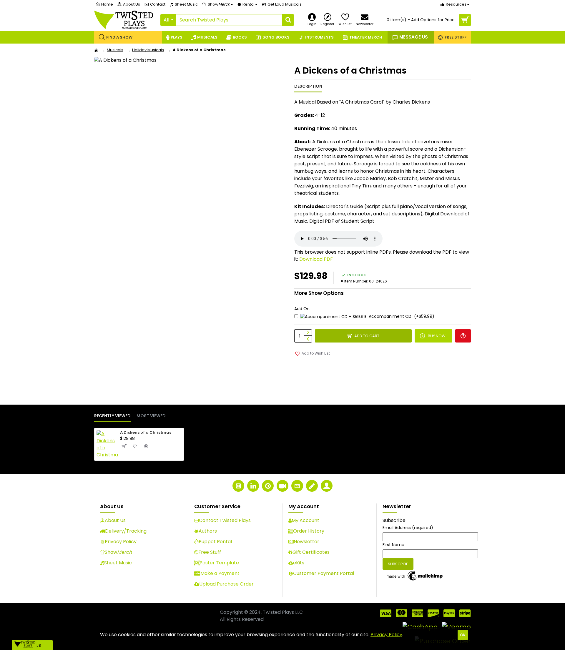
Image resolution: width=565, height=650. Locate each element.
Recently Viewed (112, 416)
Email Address (408, 528)
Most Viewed (151, 416)
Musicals (115, 50)
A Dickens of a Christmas (145, 432)
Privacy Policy (386, 634)
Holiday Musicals (148, 50)
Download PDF (316, 259)
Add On (302, 309)
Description (308, 86)
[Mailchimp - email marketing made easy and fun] (415, 576)
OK (463, 635)
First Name (393, 545)
